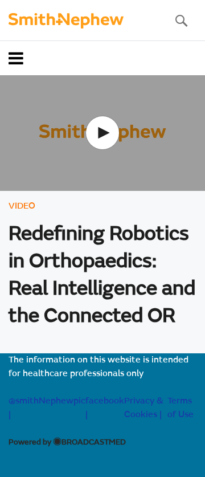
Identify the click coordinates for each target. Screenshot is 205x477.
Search (181, 20)
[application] (102, 133)
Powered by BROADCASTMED (67, 443)
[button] (102, 133)
